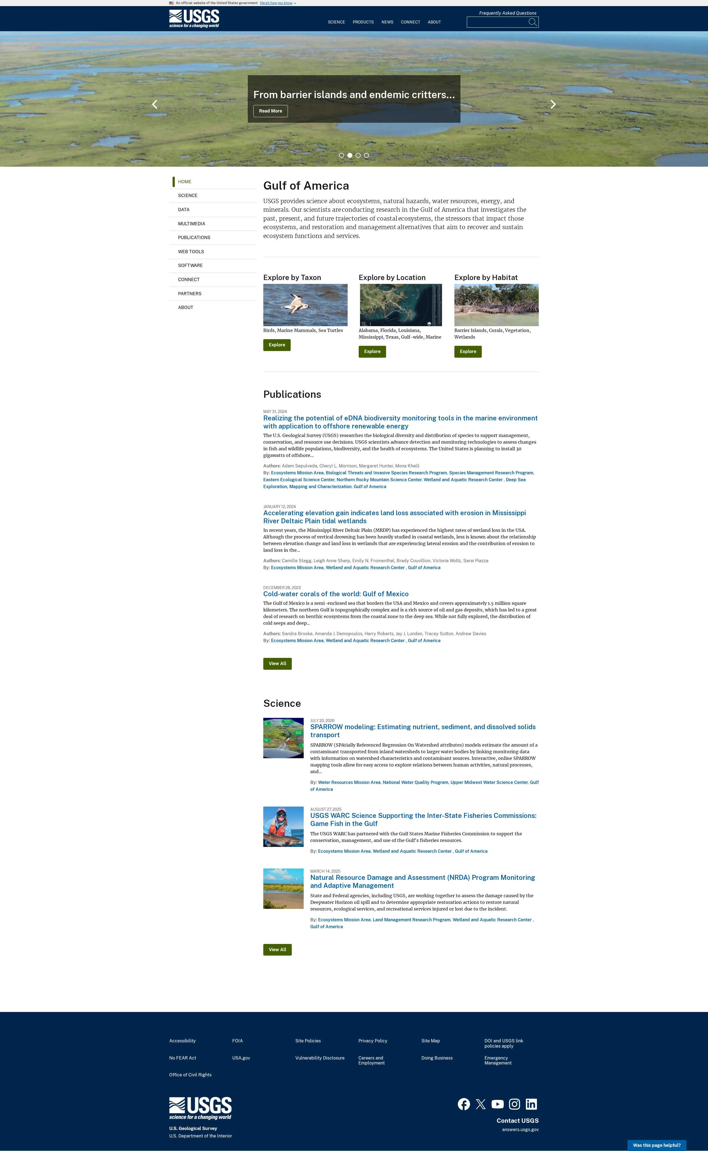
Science (336, 22)
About (434, 22)
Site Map (430, 1040)
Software (190, 265)
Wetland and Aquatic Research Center (464, 479)
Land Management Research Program (412, 919)
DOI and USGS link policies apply (504, 1043)
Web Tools (191, 251)
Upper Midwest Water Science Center (489, 782)
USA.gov (241, 1058)
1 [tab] (341, 155)
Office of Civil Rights (190, 1074)
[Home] (194, 26)
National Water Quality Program (415, 782)
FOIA (237, 1040)
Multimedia (191, 223)
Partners (190, 293)
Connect (410, 22)
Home (184, 181)
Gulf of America (370, 486)
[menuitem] (336, 18)
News (387, 22)
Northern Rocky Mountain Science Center (379, 479)
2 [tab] (349, 155)
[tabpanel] (354, 99)
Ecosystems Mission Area (297, 472)
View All (277, 663)
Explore (277, 344)
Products (363, 22)
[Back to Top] (688, 1131)
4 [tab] (366, 155)
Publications (194, 237)
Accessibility (182, 1040)
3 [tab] (358, 155)
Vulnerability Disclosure (320, 1058)
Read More (270, 111)
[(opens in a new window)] (464, 1103)
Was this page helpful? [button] (657, 1145)
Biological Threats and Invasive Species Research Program (386, 472)
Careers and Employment (371, 1061)
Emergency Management (498, 1061)
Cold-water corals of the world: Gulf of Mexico (336, 594)
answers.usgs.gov (520, 1129)
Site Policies (308, 1040)
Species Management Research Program (491, 472)
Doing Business (437, 1058)
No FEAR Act (182, 1058)
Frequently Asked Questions (508, 13)
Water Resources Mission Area (349, 782)
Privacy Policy (372, 1040)
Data (183, 209)
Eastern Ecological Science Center (298, 479)
